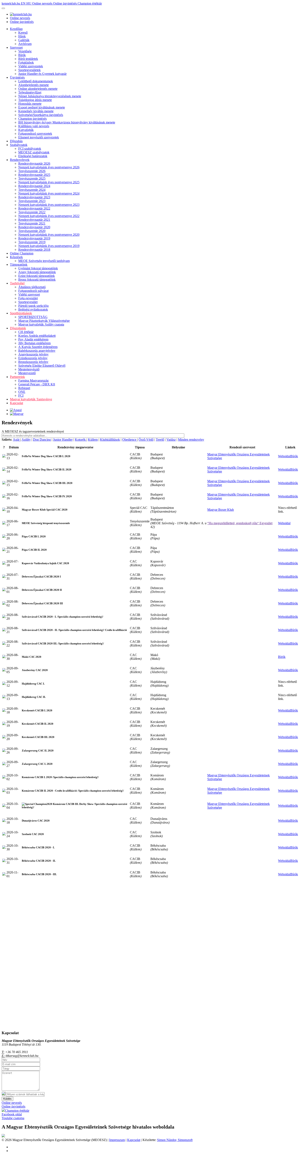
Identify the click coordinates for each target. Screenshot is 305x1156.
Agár (16, 439)
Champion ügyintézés (32, 118)
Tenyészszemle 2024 (31, 189)
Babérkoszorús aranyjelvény (36, 350)
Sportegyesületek (29, 70)
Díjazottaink (18, 328)
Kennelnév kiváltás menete (36, 111)
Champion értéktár (90, 3)
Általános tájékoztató (32, 287)
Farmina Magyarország (33, 380)
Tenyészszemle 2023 (31, 201)
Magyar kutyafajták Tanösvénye (31, 399)
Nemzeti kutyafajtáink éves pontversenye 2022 (48, 216)
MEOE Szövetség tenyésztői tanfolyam (44, 261)
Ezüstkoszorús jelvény (33, 358)
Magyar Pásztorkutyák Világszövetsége (44, 320)
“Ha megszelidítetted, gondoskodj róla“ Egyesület (239, 523)
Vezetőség (25, 51)
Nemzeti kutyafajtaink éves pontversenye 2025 (48, 182)
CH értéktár (26, 332)
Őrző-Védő (146, 439)
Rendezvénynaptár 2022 (34, 208)
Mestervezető (27, 373)
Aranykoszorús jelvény (33, 354)
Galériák (23, 40)
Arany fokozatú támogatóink (37, 272)
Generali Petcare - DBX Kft (36, 384)
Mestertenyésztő (28, 369)
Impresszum (117, 1140)
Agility (26, 439)
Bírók (22, 55)
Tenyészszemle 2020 (31, 231)
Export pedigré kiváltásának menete (41, 107)
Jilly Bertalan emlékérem (34, 343)
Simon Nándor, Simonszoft (175, 1140)
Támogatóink (18, 264)
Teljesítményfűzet (29, 92)
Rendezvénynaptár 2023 (34, 197)
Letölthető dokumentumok (35, 81)
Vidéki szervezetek (30, 66)
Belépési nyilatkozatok (33, 309)
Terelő (160, 439)
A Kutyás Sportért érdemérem (37, 347)
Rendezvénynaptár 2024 (34, 186)
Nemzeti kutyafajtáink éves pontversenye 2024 (48, 193)
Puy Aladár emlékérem (33, 339)
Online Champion (21, 253)
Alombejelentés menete (33, 85)
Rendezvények (19, 160)
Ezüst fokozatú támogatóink (36, 276)
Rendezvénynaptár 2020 (34, 227)
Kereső (23, 32)
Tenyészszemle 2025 (31, 178)
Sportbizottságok (21, 313)
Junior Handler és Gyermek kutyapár (42, 73)
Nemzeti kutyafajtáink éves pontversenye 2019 (48, 246)
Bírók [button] (294, 456)
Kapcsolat (16, 403)
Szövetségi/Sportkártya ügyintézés (40, 115)
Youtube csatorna (13, 1118)
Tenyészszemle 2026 (31, 171)
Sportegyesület (28, 302)
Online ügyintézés (65, 3)
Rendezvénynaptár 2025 (34, 174)
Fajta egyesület (28, 298)
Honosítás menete (29, 103)
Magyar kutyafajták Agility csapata (41, 324)
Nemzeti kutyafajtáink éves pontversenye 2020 (48, 234)
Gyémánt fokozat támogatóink (38, 268)
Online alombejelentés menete (37, 88)
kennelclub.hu (11, 3)
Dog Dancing (42, 439)
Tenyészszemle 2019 (31, 242)
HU (29, 3)
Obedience (129, 439)
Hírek (22, 36)
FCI (20, 395)
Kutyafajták (26, 130)
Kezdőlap (16, 29)
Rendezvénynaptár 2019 (34, 238)
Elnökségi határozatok (32, 156)
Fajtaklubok (26, 62)
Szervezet (16, 47)
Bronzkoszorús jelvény (33, 362)
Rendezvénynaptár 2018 (34, 249)
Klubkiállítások (110, 439)
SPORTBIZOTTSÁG (33, 317)
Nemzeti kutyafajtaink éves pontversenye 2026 (48, 167)
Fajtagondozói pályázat (33, 290)
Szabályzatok (18, 145)
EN (23, 3)
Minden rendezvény (191, 439)
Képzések (16, 257)
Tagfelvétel (17, 283)
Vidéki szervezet (29, 294)
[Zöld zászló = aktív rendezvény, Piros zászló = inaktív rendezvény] (4, 456)
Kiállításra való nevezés (33, 126)
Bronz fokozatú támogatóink (37, 279)
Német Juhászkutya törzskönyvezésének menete (49, 96)
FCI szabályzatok (29, 148)
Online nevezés (42, 3)
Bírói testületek (28, 58)
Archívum (25, 44)
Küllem (93, 439)
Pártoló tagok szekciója (33, 305)
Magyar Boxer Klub (220, 509)
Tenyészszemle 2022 (31, 212)
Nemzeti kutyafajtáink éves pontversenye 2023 (48, 204)
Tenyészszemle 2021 (31, 223)
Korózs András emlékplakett (37, 335)
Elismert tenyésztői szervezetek (38, 137)
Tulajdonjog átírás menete (35, 100)
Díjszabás (16, 141)
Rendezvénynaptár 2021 (34, 219)
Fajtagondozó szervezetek (35, 133)
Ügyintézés (17, 77)
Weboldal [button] (284, 456)
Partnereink (17, 377)
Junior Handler (63, 439)
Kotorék (81, 439)
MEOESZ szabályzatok (33, 152)
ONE (21, 392)
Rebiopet (24, 388)
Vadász (171, 439)
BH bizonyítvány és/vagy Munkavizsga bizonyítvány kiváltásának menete (66, 122)
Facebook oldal (12, 1114)
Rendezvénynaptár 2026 (34, 163)
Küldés (7, 1098)
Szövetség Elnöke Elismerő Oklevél (41, 365)
